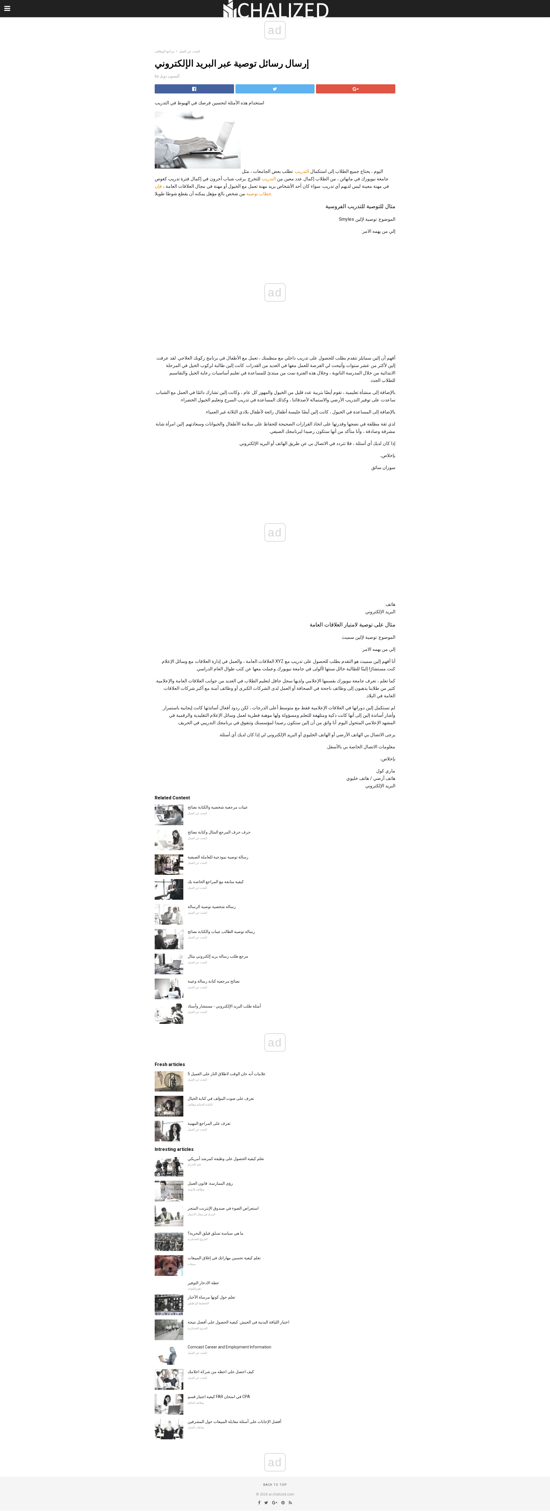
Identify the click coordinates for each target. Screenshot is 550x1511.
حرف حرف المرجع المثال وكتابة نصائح (219, 832)
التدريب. (301, 171)
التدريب (269, 178)
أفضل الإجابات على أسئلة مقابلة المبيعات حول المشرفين (234, 1421)
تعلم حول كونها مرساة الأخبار (211, 1297)
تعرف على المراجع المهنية (209, 1123)
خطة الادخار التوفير (203, 1282)
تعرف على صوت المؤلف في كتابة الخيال (221, 1098)
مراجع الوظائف (164, 51)
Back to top (275, 1485)
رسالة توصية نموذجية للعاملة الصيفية (218, 857)
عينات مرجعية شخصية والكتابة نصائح (218, 807)
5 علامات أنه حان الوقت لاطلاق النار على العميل (227, 1073)
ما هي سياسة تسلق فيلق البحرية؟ (215, 1233)
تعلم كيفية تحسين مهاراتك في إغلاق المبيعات (224, 1258)
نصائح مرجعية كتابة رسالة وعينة (214, 981)
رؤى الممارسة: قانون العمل (210, 1183)
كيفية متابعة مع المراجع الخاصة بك (216, 881)
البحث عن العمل (189, 51)
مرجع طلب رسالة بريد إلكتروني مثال (218, 956)
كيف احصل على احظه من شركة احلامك (221, 1371)
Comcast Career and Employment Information (229, 1347)
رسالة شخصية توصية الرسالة (212, 906)
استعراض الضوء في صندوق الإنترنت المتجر (223, 1208)
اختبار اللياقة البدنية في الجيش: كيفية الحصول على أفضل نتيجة (238, 1322)
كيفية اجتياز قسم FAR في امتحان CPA (219, 1396)
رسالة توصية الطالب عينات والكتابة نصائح (221, 931)
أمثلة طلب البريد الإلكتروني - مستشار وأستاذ (224, 1006)
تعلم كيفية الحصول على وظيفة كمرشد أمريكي (226, 1158)
